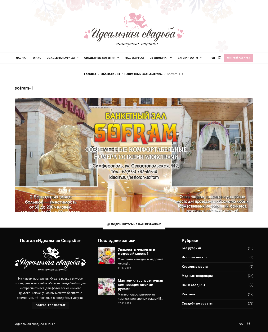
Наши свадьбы (193, 285)
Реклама (188, 294)
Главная (21, 57)
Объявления (158, 57)
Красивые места (195, 266)
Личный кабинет (238, 57)
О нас (37, 57)
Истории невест (194, 257)
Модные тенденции (197, 276)
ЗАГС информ (188, 57)
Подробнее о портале (51, 305)
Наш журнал (134, 57)
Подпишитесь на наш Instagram (136, 224)
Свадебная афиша (61, 57)
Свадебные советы (197, 303)
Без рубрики (191, 248)
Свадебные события (100, 57)
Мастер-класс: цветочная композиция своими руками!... (140, 284)
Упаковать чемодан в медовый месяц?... (136, 251)
